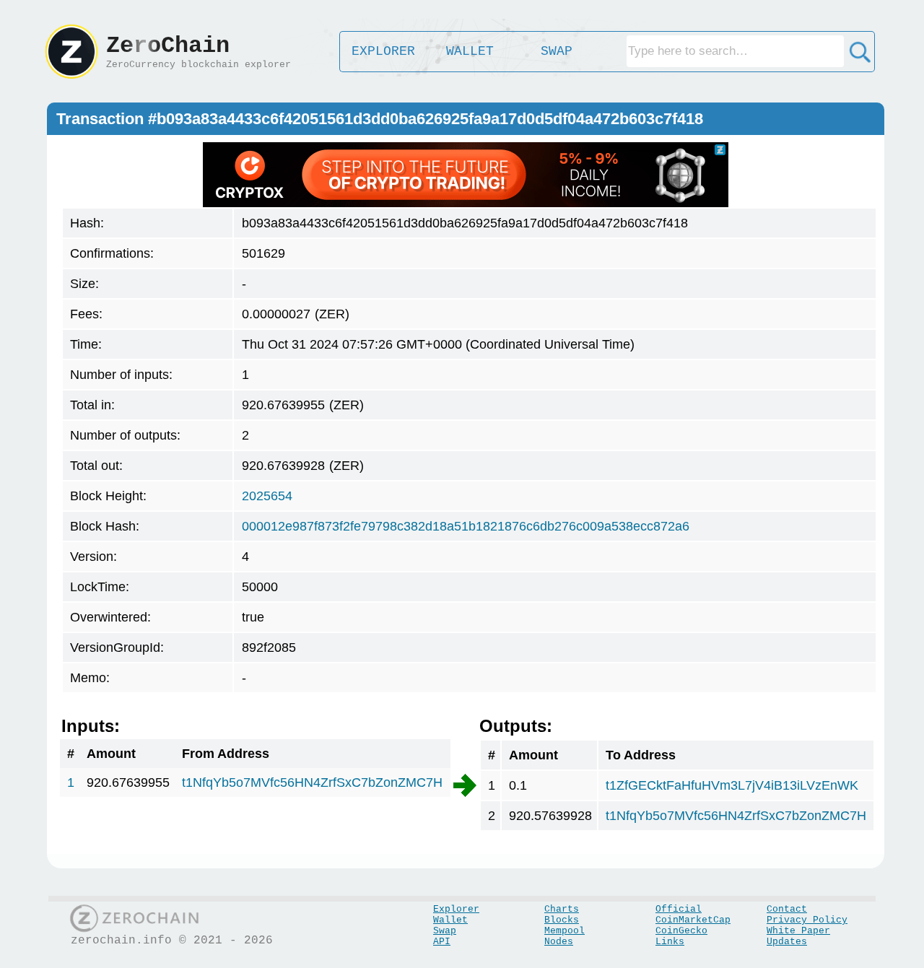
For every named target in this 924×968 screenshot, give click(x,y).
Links (669, 941)
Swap (444, 930)
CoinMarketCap (693, 920)
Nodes (558, 941)
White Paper (798, 930)
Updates (787, 941)
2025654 (267, 496)
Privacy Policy (807, 920)
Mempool (564, 930)
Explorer (456, 909)
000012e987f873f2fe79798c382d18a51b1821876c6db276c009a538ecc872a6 (465, 526)
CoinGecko (681, 930)
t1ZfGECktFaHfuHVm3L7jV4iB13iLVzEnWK (732, 785)
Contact (787, 909)
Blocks (561, 920)
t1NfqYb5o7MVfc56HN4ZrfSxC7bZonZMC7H (312, 782)
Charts (561, 909)
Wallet (450, 920)
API (441, 941)
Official (678, 909)
